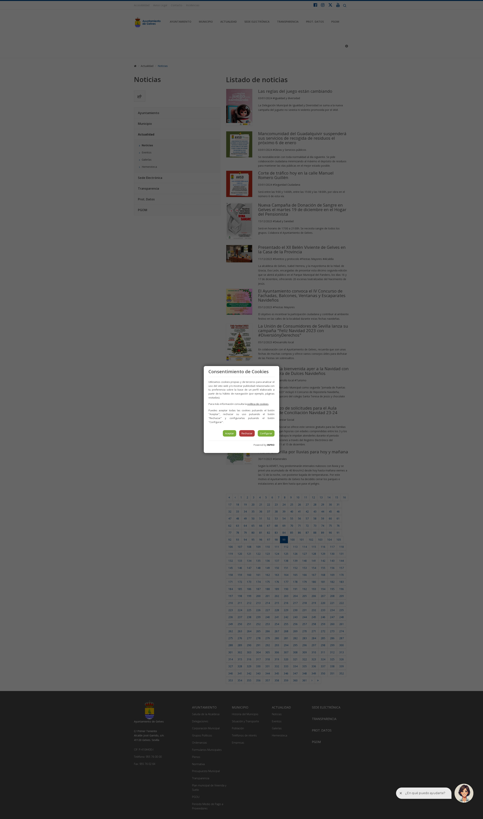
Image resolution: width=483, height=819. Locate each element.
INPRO (271, 445)
